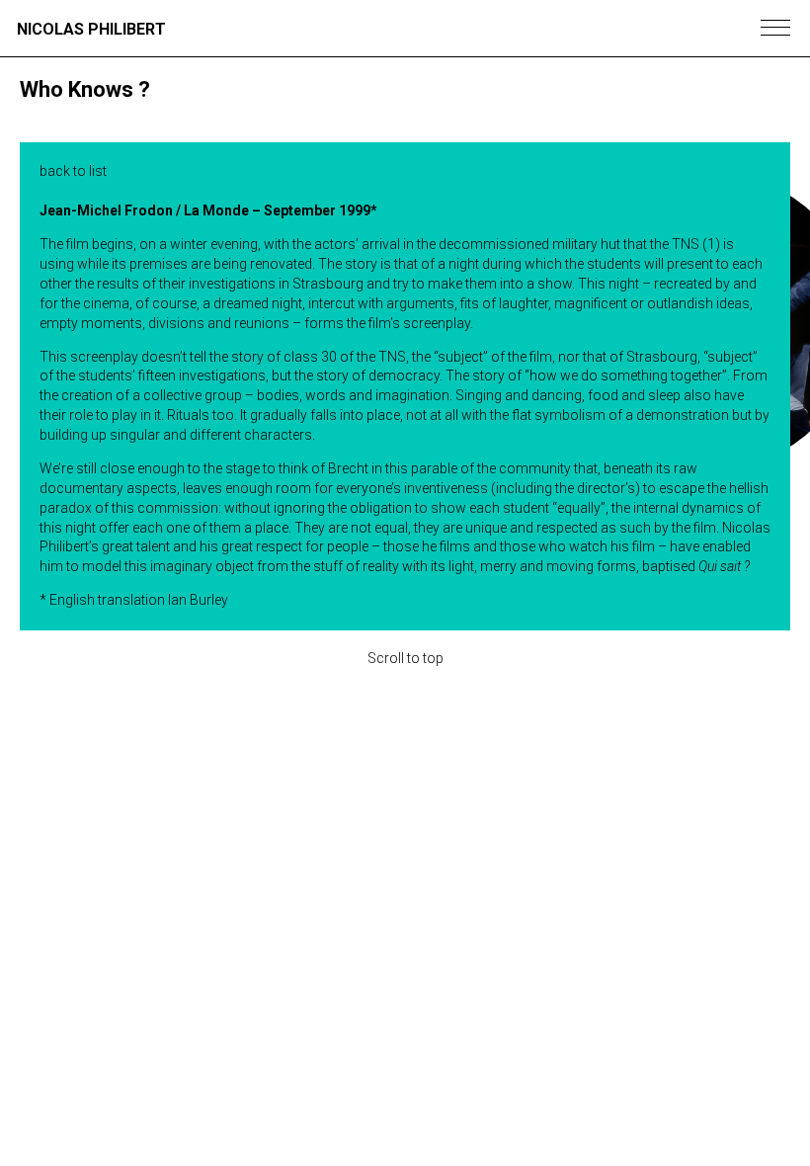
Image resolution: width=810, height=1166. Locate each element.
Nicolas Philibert (91, 29)
